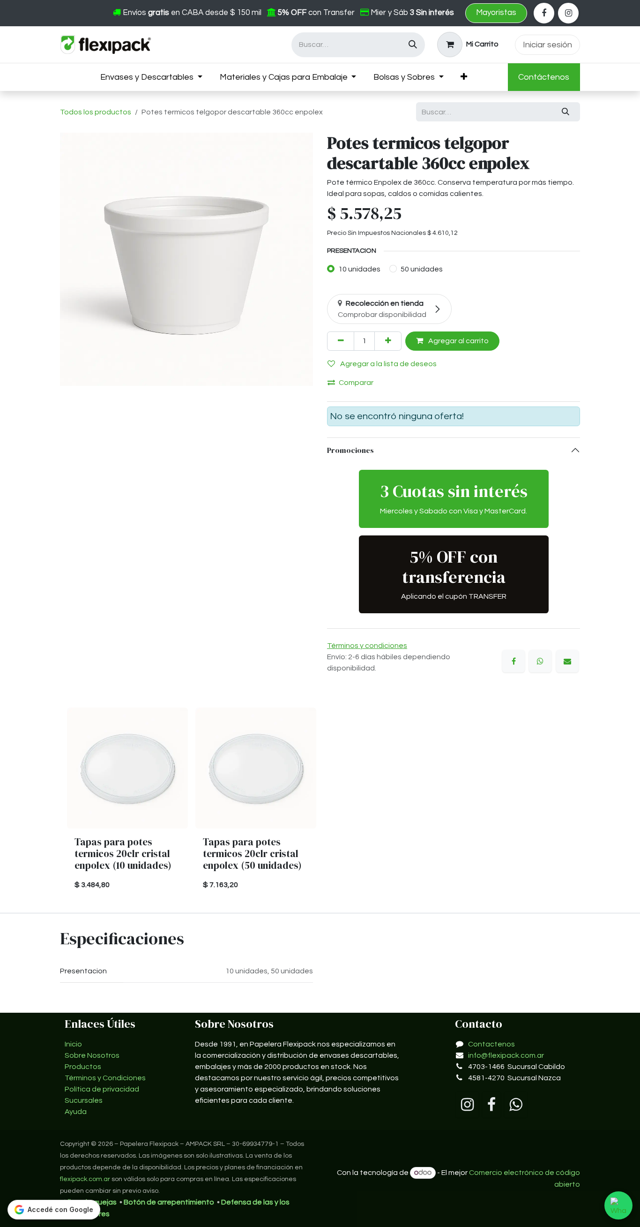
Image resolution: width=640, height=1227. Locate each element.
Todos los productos (95, 112)
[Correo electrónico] (567, 661)
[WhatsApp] (540, 661)
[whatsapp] (516, 1104)
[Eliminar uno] (340, 340)
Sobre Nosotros (92, 1055)
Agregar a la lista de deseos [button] (388, 364)
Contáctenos (543, 77)
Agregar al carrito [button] (458, 341)
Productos (83, 1066)
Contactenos (491, 1044)
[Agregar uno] (388, 340)
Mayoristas (496, 12)
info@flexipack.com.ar (506, 1055)
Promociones (351, 450)
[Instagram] (568, 13)
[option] (320, 803)
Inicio (73, 1044)
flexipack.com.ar (85, 1179)
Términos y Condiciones (105, 1078)
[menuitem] (151, 77)
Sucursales (84, 1100)
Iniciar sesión (547, 44)
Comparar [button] (356, 382)
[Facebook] (544, 13)
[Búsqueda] (413, 44)
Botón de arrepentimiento (169, 1202)
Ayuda (76, 1111)
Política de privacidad (102, 1089)
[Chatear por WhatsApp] (618, 1205)
